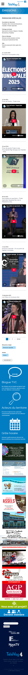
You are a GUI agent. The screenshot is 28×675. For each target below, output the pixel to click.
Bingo (14, 659)
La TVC (17, 659)
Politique (15, 662)
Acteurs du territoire (14, 407)
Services (10, 659)
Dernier (18, 339)
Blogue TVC (9, 382)
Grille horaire (10, 433)
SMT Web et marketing (15, 670)
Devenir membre (7, 661)
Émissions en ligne (6, 345)
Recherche (7, 360)
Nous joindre (20, 1)
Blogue (21, 659)
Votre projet (14, 661)
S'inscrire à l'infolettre (9, 621)
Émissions (5, 659)
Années (4, 352)
